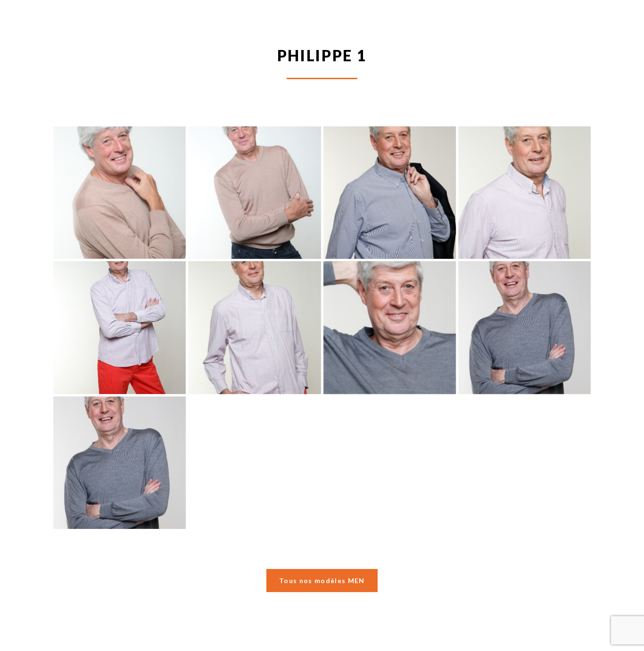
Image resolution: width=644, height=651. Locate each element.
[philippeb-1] (119, 192)
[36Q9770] (119, 327)
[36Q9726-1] (119, 462)
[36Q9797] (389, 192)
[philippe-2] (254, 192)
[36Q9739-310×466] (389, 327)
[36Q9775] (524, 192)
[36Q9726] (524, 327)
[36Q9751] (254, 327)
